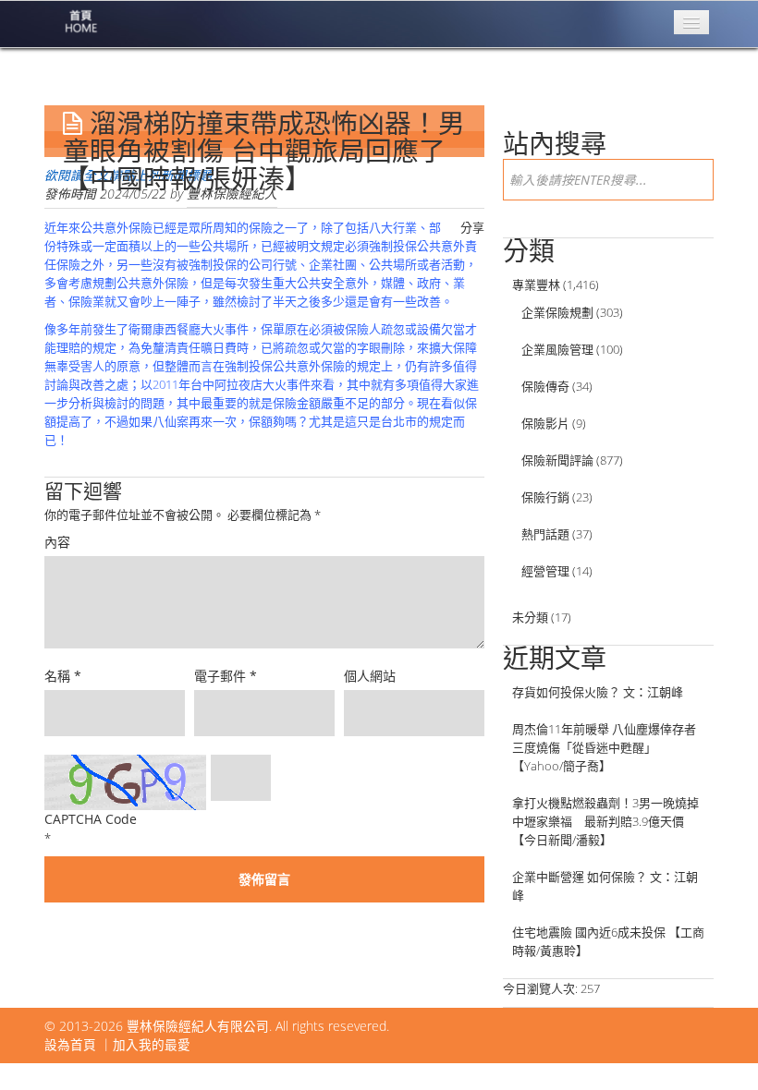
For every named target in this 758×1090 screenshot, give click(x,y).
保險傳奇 (545, 386)
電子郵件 (225, 675)
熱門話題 (545, 534)
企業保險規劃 (557, 312)
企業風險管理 (557, 349)
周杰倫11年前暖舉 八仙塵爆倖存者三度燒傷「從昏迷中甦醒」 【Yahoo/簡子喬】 (604, 747)
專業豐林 (536, 284)
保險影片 (545, 423)
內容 (57, 542)
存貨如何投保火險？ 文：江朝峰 (597, 692)
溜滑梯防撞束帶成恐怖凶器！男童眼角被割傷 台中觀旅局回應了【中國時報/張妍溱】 (264, 151)
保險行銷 (545, 497)
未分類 (530, 617)
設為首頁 (70, 1044)
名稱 (62, 675)
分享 (472, 227)
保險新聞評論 (557, 460)
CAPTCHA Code (90, 819)
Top (714, 1046)
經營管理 (545, 571)
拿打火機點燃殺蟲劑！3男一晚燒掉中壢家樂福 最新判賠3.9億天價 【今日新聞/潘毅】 (605, 821)
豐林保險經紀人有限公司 (198, 1026)
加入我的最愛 (151, 1044)
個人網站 (370, 675)
